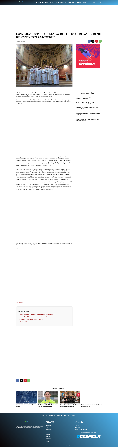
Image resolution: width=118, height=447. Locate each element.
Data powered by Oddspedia (88, 432)
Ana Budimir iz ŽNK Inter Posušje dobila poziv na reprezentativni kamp (47, 405)
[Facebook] (89, 41)
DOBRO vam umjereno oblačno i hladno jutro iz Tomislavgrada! (37, 314)
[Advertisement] (59, 20)
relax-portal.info (20, 302)
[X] (92, 41)
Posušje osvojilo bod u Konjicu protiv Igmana (86, 103)
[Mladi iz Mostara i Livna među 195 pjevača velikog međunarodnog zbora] (70, 397)
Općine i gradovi (21, 41)
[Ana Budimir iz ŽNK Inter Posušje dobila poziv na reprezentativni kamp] (48, 397)
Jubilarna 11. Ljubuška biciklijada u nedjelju (31, 319)
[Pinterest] (96, 41)
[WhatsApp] (100, 41)
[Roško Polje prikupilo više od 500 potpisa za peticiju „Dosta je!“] (91, 397)
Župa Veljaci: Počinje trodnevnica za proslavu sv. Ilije (34, 316)
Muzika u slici (23, 321)
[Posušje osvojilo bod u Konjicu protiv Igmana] (26, 397)
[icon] (94, 2)
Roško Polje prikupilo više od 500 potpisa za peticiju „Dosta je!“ (91, 405)
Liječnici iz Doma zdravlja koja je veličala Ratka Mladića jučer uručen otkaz (87, 97)
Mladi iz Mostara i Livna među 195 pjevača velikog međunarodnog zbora (70, 405)
